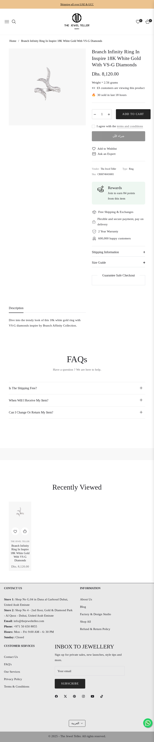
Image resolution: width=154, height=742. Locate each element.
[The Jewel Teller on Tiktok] (102, 696)
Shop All (85, 621)
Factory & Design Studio (95, 614)
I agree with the (120, 126)
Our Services (12, 671)
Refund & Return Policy (95, 629)
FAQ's (8, 664)
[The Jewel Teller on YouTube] (93, 696)
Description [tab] (16, 308)
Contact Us (11, 656)
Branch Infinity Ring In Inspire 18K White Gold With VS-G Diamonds (20, 553)
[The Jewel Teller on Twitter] (66, 696)
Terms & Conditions (16, 686)
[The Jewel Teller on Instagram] (84, 696)
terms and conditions (130, 126)
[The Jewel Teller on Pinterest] (75, 696)
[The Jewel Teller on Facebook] (57, 696)
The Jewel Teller (20, 541)
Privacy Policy (13, 679)
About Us (86, 599)
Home (12, 40)
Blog (83, 606)
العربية (75, 723)
